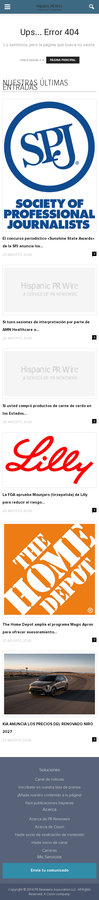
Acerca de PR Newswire (49, 819)
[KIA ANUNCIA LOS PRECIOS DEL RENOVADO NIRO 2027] (49, 684)
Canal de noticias (49, 779)
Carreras (49, 851)
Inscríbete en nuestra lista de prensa (49, 787)
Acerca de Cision (49, 827)
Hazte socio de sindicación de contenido (49, 835)
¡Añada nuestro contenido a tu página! (49, 795)
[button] (92, 7)
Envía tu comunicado (50, 870)
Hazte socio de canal (49, 843)
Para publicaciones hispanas (49, 803)
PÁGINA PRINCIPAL (63, 60)
